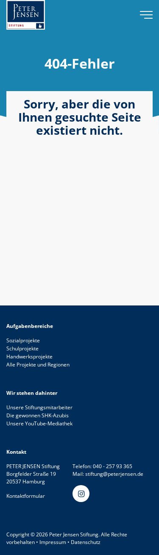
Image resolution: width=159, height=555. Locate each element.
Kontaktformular (25, 496)
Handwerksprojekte (29, 356)
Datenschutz (85, 542)
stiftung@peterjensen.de (114, 473)
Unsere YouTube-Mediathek (39, 423)
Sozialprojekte (23, 340)
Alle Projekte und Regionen (38, 364)
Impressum (52, 542)
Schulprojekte (22, 348)
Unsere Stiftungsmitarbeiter (39, 407)
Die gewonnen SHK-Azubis (37, 415)
